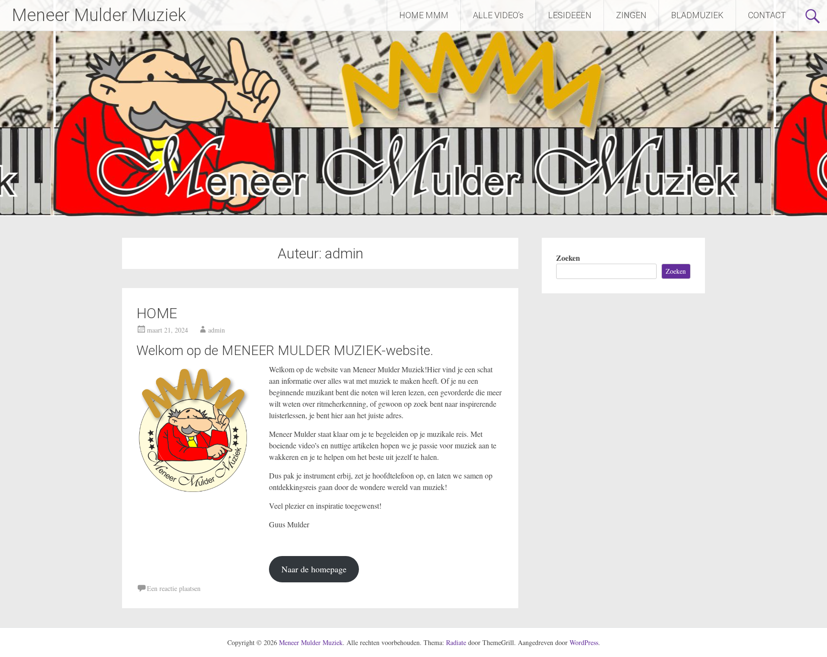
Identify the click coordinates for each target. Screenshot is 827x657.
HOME (156, 313)
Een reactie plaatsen (174, 588)
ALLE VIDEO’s (498, 15)
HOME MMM (423, 15)
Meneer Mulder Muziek (99, 15)
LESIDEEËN (570, 15)
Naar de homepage (313, 569)
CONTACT (767, 15)
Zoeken (568, 257)
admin (216, 329)
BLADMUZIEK (697, 15)
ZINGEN (631, 15)
